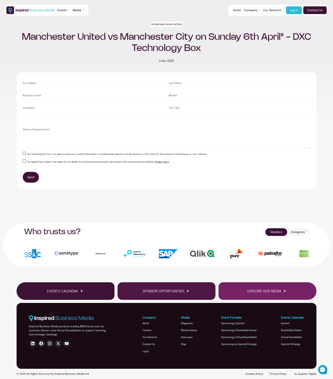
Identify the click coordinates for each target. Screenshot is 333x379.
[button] (63, 10)
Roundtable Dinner (291, 330)
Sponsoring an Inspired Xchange (239, 344)
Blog (183, 344)
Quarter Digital (307, 374)
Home (237, 10)
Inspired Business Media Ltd (72, 374)
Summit (285, 323)
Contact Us (315, 10)
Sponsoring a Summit (233, 323)
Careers (147, 330)
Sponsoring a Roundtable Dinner (239, 330)
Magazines (187, 323)
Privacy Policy (162, 161)
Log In (294, 10)
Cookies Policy (254, 374)
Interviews (187, 337)
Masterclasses (189, 330)
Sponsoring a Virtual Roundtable (239, 337)
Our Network (272, 10)
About (146, 323)
